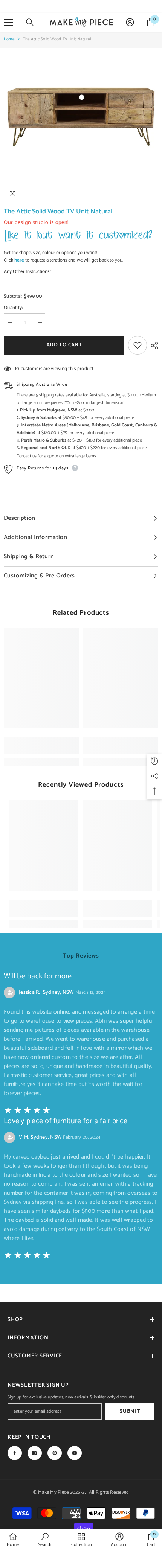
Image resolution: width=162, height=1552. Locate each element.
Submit (130, 1411)
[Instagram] (35, 1453)
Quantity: (13, 308)
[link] (41, 750)
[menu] (8, 22)
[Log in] (130, 22)
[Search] (29, 22)
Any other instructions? (27, 272)
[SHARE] (152, 346)
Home (9, 39)
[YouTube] (74, 1453)
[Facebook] (15, 1453)
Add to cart (64, 345)
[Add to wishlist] (137, 345)
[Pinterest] (54, 1453)
